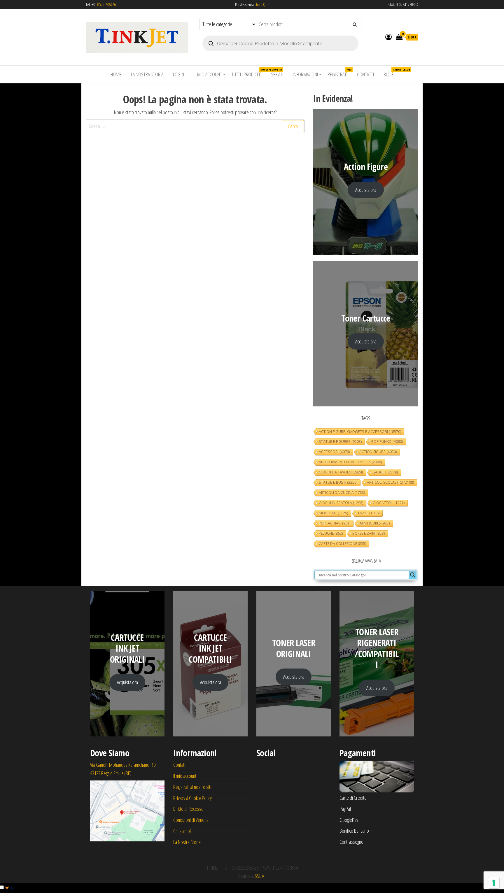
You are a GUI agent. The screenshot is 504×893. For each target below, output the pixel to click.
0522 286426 (106, 4)
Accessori (334, 451)
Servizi (277, 74)
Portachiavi (334, 523)
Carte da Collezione (342, 543)
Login (178, 74)
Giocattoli (389, 502)
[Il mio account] (388, 36)
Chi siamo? (182, 830)
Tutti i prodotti (249, 73)
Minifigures (375, 523)
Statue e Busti (338, 482)
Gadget (385, 472)
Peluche (331, 533)
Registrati (339, 73)
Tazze (368, 512)
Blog (391, 73)
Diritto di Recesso (188, 808)
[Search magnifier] (413, 575)
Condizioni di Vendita (191, 819)
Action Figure (378, 451)
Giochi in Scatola (341, 502)
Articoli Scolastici (390, 482)
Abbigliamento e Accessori (350, 461)
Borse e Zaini (368, 533)
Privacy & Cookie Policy (192, 797)
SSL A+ (260, 875)
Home (116, 74)
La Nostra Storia (147, 74)
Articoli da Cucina (342, 492)
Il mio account (208, 74)
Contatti (365, 74)
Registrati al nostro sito (193, 786)
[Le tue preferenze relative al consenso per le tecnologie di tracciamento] (493, 882)
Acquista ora (365, 189)
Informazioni (305, 74)
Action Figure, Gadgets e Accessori (360, 431)
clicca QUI (261, 4)
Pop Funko (387, 441)
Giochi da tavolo (341, 472)
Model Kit (333, 512)
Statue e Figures (340, 441)
